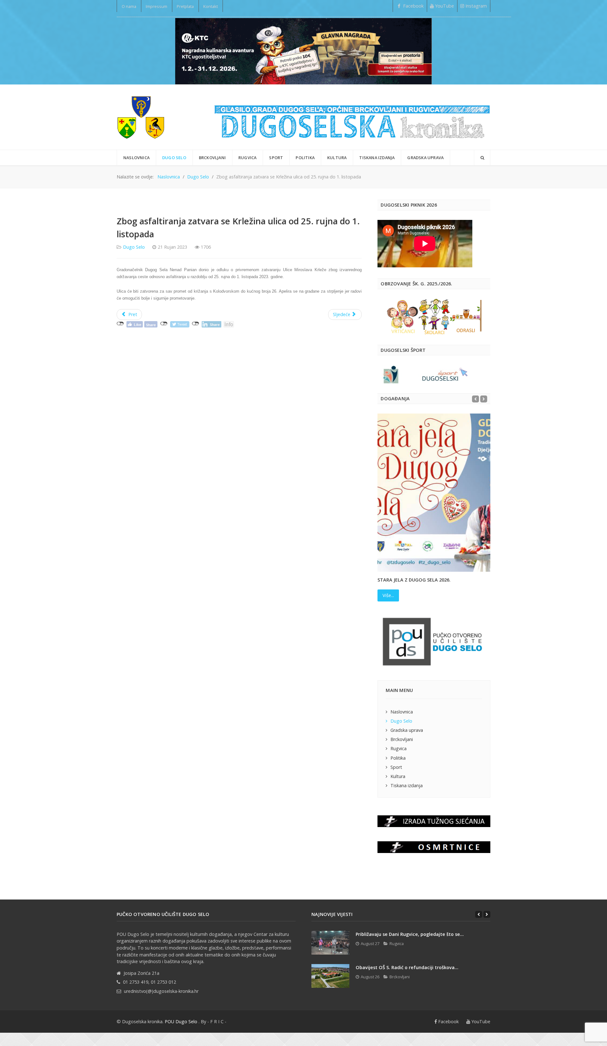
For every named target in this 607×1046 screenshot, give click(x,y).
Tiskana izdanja (406, 785)
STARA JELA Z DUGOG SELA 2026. (414, 580)
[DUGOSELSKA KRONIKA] (352, 117)
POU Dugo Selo (181, 1021)
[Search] (482, 157)
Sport (396, 767)
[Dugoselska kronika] (141, 117)
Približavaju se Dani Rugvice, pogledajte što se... (410, 934)
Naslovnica (401, 712)
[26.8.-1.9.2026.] (303, 50)
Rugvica (398, 748)
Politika (398, 758)
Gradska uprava (406, 730)
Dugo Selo (134, 247)
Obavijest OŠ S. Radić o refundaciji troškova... (407, 967)
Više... (388, 595)
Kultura (397, 776)
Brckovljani (401, 739)
